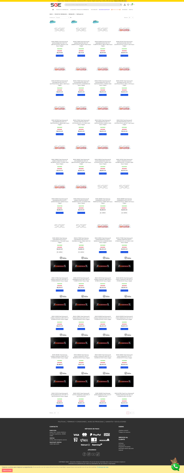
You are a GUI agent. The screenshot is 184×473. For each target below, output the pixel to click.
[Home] (53, 9)
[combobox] (93, 4)
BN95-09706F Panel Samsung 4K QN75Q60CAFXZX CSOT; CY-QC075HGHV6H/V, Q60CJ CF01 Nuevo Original (124, 83)
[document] (92, 469)
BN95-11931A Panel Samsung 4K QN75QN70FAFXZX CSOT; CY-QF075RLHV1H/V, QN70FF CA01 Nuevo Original (124, 122)
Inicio (51, 14)
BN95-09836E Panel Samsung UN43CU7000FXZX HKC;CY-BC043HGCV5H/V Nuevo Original (81, 356)
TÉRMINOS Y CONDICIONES (76, 421)
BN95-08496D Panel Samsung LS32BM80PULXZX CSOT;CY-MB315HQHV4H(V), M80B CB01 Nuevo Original (102, 201)
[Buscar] (121, 4)
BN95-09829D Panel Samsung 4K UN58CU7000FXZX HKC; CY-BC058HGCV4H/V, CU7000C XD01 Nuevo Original (59, 162)
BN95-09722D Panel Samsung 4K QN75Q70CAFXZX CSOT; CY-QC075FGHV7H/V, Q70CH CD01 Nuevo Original (124, 44)
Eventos (131, 9)
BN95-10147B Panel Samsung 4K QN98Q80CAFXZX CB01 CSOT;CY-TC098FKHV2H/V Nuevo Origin (81, 279)
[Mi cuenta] (124, 5)
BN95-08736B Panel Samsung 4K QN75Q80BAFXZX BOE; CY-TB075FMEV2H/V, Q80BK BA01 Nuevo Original (59, 122)
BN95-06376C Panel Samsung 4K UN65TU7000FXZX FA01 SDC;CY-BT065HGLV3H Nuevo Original (124, 279)
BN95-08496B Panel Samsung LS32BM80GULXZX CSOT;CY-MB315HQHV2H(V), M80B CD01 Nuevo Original (124, 201)
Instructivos (122, 445)
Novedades (124, 9)
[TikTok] (98, 454)
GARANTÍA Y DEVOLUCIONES (115, 421)
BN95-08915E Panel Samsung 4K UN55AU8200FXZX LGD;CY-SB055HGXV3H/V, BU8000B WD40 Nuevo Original (103, 240)
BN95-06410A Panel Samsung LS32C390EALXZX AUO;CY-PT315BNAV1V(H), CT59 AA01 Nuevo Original (59, 240)
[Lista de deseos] (128, 5)
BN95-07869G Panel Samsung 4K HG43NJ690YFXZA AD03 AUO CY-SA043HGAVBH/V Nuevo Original (81, 318)
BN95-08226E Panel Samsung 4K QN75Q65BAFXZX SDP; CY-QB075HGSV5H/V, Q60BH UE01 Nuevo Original (81, 162)
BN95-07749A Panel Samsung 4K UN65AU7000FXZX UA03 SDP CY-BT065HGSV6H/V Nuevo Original (60, 279)
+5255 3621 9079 (54, 444)
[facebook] (84, 454)
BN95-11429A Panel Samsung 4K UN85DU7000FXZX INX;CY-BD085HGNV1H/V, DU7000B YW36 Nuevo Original (81, 201)
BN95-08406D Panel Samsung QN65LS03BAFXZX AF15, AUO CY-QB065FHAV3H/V (102, 395)
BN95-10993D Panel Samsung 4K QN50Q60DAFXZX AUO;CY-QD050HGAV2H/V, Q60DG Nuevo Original (59, 201)
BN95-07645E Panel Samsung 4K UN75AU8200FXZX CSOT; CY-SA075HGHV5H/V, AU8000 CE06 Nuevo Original (102, 83)
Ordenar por (52, 17)
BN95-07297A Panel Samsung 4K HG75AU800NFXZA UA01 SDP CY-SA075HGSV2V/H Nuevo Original (59, 395)
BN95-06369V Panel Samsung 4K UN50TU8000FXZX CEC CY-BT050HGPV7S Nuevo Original (124, 356)
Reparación (71, 14)
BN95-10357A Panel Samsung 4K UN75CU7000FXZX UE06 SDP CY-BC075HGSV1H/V (81, 395)
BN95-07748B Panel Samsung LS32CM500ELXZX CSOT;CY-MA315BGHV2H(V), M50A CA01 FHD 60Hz (81, 240)
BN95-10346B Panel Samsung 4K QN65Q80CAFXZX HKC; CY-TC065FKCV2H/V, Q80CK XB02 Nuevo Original (102, 44)
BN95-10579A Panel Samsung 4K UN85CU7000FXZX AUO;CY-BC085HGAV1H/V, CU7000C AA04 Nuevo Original (124, 162)
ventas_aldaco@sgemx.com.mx (58, 439)
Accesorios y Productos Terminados (79, 9)
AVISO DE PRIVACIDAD (96, 421)
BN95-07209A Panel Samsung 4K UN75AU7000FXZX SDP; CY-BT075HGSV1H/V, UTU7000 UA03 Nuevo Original (81, 122)
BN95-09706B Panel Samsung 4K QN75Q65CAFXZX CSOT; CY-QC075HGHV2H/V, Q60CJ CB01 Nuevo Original (59, 83)
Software (121, 443)
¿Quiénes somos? (123, 430)
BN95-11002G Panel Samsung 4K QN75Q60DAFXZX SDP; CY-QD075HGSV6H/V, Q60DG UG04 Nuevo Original (102, 122)
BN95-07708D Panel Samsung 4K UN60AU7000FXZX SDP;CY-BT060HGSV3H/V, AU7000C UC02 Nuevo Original (124, 240)
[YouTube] (93, 454)
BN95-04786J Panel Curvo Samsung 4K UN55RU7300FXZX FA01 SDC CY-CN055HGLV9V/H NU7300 (124, 395)
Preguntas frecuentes (124, 446)
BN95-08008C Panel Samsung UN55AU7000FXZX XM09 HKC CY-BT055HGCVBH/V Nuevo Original (60, 356)
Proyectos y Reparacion (62, 9)
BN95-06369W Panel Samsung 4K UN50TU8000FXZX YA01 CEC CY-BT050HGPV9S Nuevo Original (124, 318)
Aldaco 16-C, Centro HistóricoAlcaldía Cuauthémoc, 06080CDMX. (58, 434)
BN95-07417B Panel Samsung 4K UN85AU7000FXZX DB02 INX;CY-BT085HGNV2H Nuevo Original (103, 279)
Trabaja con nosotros (124, 432)
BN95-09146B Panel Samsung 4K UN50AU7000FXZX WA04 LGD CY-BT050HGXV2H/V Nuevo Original (103, 318)
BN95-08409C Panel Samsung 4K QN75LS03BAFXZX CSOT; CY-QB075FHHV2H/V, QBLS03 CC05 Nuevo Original (59, 44)
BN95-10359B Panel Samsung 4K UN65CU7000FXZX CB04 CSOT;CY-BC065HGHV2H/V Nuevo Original (59, 318)
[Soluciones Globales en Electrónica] (56, 4)
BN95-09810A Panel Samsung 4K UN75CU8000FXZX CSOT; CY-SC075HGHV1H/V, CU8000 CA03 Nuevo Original (102, 162)
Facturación (94, 9)
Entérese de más (102, 467)
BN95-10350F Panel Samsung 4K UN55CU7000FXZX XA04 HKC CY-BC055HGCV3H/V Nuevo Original (103, 356)
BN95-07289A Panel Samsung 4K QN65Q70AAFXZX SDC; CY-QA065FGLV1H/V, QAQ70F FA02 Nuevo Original (81, 44)
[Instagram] (89, 454)
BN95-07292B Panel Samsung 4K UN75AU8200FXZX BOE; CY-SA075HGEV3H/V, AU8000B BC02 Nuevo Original (81, 83)
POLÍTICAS (61, 421)
